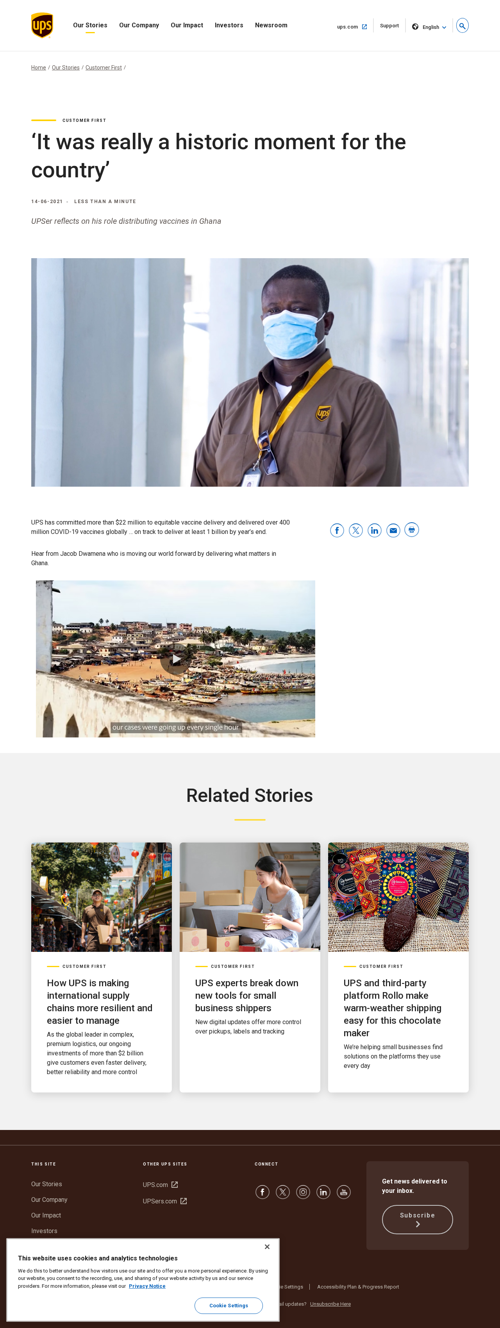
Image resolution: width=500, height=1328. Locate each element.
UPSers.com (165, 1201)
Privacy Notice (147, 1286)
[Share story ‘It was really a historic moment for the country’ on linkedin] (374, 531)
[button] (462, 25)
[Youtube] (344, 1195)
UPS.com (160, 1185)
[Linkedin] (323, 1195)
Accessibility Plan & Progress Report (358, 1287)
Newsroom (271, 25)
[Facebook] (262, 1195)
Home (38, 67)
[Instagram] (303, 1195)
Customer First (104, 67)
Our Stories (90, 25)
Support (393, 27)
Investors (229, 25)
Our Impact (187, 25)
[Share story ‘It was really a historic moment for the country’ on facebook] (337, 531)
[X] (283, 1195)
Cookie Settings (285, 1287)
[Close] (267, 1246)
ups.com (355, 26)
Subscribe (417, 1215)
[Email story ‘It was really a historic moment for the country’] (393, 531)
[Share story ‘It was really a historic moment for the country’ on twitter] (356, 531)
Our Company (139, 25)
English (430, 27)
